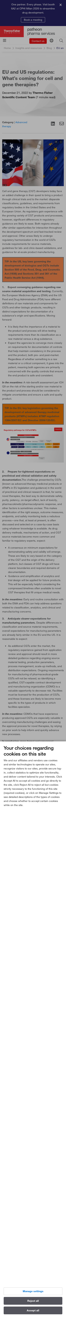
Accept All (33, 1310)
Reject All (33, 1300)
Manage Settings (33, 1291)
